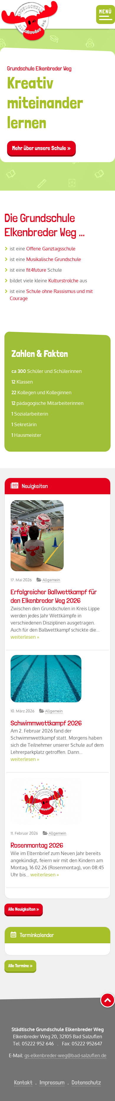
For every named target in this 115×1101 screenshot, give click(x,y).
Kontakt (23, 1082)
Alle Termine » (20, 965)
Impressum (52, 1082)
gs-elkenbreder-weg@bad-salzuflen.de (65, 1055)
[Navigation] (105, 14)
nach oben (114, 998)
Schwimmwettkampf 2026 (46, 723)
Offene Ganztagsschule (50, 249)
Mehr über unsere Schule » (41, 148)
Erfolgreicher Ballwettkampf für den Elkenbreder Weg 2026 (54, 596)
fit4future (36, 270)
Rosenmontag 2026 (37, 845)
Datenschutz (86, 1082)
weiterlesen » (25, 637)
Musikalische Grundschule (53, 259)
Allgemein (51, 579)
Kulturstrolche (63, 281)
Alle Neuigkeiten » (23, 909)
